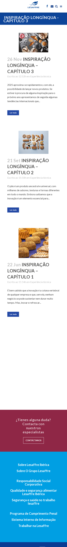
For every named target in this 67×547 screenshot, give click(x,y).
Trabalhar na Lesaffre (33, 525)
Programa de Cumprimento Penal (33, 513)
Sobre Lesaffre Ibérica (33, 464)
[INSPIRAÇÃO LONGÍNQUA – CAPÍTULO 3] (33, 43)
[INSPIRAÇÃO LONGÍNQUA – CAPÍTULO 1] (33, 243)
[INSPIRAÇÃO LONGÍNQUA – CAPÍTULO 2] (33, 142)
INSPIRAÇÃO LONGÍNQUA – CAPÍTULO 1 (28, 270)
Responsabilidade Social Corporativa (33, 482)
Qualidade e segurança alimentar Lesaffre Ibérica (33, 492)
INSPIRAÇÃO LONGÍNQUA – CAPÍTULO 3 (28, 65)
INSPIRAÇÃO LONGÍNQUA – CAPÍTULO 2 (28, 166)
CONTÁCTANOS (33, 440)
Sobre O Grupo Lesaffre (33, 471)
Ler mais (13, 113)
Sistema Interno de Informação (34, 519)
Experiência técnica (40, 76)
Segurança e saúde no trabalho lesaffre (33, 501)
